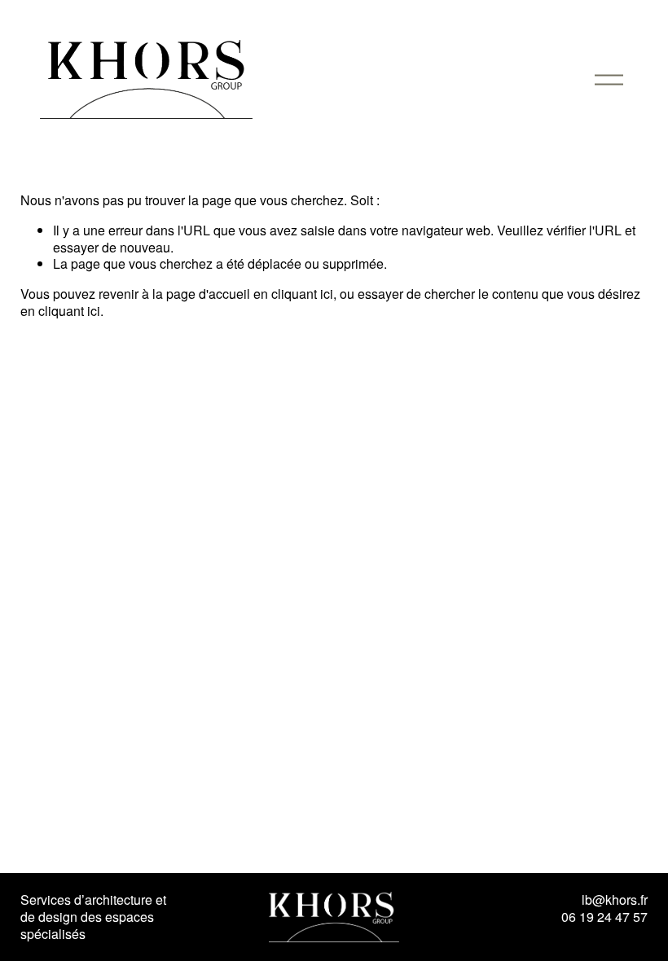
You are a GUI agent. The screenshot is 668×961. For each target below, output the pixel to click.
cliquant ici (302, 293)
